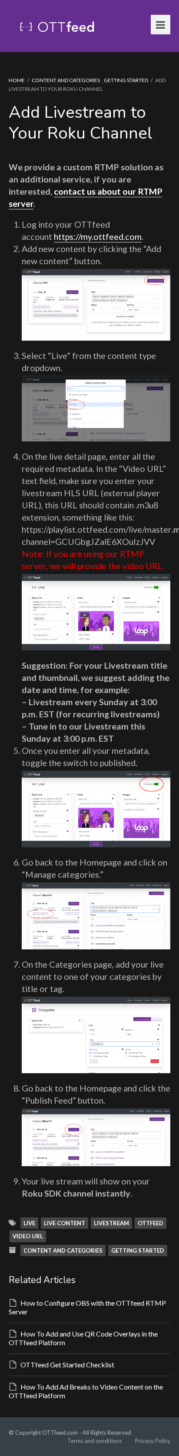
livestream (111, 1223)
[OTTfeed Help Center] (57, 26)
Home (17, 80)
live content (64, 1223)
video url (28, 1236)
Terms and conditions (94, 1440)
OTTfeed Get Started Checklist (67, 1364)
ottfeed (150, 1223)
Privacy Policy (152, 1440)
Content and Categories (66, 80)
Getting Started (126, 80)
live (29, 1223)
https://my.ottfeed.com (98, 236)
